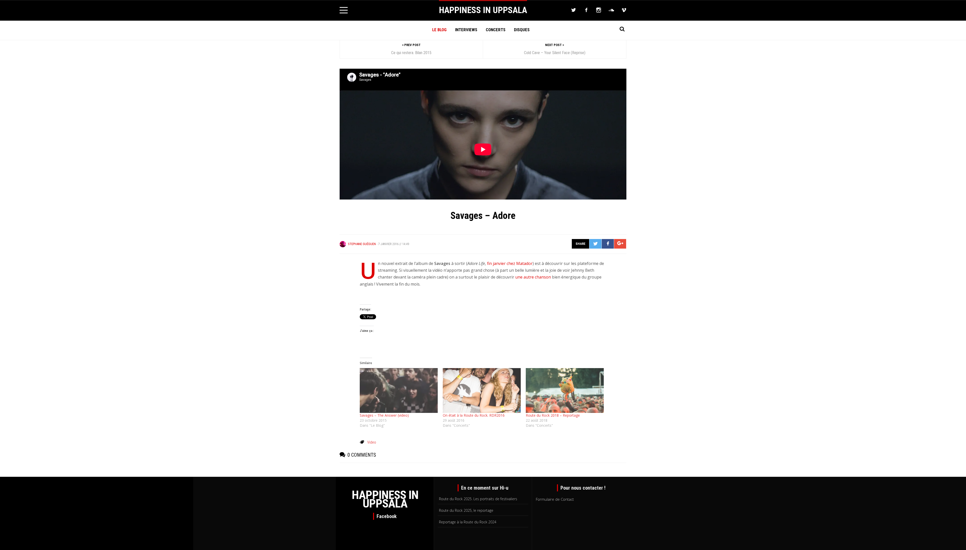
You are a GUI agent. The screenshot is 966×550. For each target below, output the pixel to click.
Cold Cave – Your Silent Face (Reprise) (554, 52)
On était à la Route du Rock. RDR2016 (474, 415)
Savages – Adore (483, 215)
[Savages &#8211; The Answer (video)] (399, 390)
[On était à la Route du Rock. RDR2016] (482, 390)
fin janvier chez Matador (509, 263)
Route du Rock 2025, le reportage (466, 510)
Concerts (495, 29)
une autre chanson (533, 277)
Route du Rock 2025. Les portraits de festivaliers (478, 498)
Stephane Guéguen (362, 244)
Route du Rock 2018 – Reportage (553, 415)
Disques (522, 29)
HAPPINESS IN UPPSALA (483, 10)
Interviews (466, 29)
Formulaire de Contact (555, 499)
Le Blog (439, 29)
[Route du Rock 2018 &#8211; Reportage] (565, 390)
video (371, 442)
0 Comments (361, 455)
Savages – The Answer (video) (384, 415)
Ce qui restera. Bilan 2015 (411, 52)
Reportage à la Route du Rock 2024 (467, 522)
